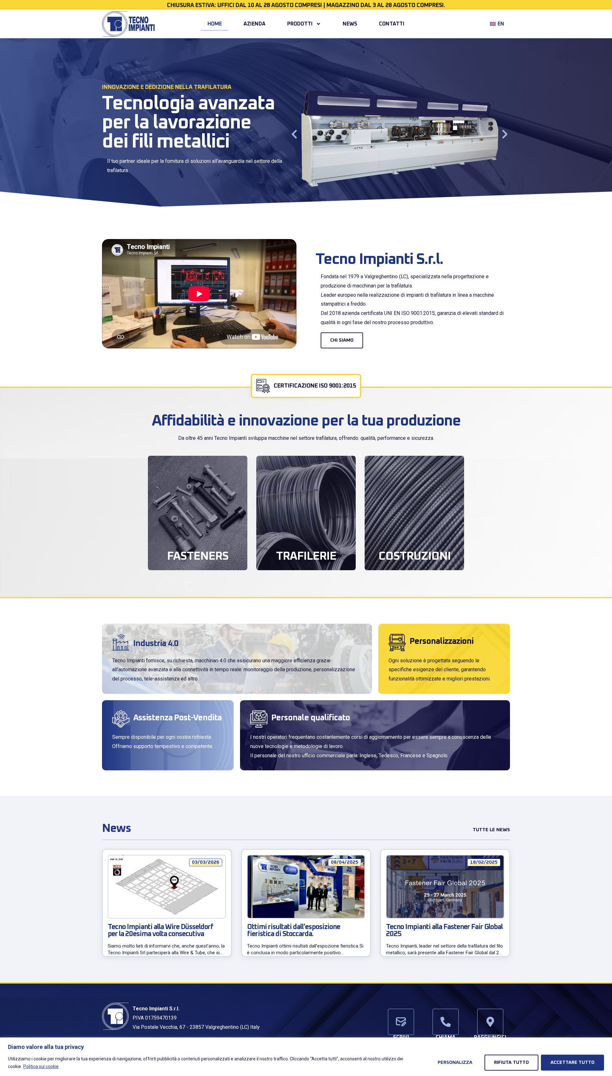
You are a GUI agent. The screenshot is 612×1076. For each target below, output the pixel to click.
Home (215, 23)
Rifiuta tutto (511, 1062)
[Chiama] (446, 1022)
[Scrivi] (401, 1022)
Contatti (391, 23)
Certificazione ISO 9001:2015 (315, 386)
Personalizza (455, 1062)
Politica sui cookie (41, 1066)
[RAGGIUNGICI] (490, 1022)
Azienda (255, 23)
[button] (294, 134)
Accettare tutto (572, 1062)
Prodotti (300, 23)
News (350, 23)
